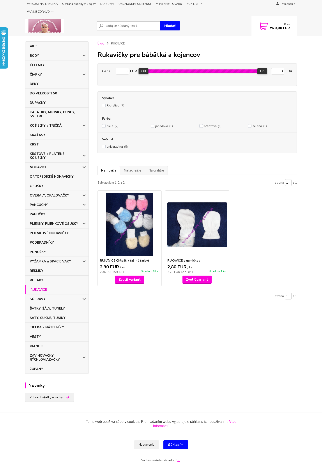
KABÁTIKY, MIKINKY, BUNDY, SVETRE (52, 114)
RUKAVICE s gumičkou (183, 261)
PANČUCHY (39, 205)
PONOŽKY (38, 252)
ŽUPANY (36, 369)
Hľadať (169, 25)
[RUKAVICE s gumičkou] (197, 224)
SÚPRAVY (38, 299)
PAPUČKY (37, 214)
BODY (34, 55)
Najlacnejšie (132, 170)
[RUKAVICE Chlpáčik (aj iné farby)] (129, 224)
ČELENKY (37, 65)
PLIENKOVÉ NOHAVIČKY (49, 233)
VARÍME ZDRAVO (38, 12)
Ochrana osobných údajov (79, 4)
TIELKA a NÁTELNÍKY (47, 327)
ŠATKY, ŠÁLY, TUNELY (47, 308)
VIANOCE (37, 346)
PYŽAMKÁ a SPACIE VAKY (50, 261)
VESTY (35, 337)
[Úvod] (59, 26)
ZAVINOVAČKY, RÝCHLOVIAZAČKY (45, 357)
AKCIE (34, 46)
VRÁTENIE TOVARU (169, 4)
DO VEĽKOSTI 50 (43, 93)
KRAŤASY (37, 135)
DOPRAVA (107, 4)
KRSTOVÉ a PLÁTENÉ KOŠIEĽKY (47, 156)
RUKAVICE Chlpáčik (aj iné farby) (124, 261)
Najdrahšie (156, 170)
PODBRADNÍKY (42, 242)
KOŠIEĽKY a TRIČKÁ (46, 125)
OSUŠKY (36, 186)
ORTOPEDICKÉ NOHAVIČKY (52, 176)
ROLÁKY (36, 280)
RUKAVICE (38, 289)
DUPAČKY (38, 103)
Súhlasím (176, 444)
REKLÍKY (36, 271)
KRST (34, 144)
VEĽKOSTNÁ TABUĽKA (42, 4)
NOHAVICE (38, 167)
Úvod (100, 44)
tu (178, 460)
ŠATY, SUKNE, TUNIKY (47, 318)
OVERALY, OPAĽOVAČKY (49, 195)
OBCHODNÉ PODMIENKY (135, 4)
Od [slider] (143, 71)
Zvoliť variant (130, 279)
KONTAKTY (194, 4)
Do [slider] (262, 71)
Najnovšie (109, 170)
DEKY (34, 84)
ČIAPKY (36, 74)
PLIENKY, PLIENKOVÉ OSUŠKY (54, 223)
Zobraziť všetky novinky (46, 397)
